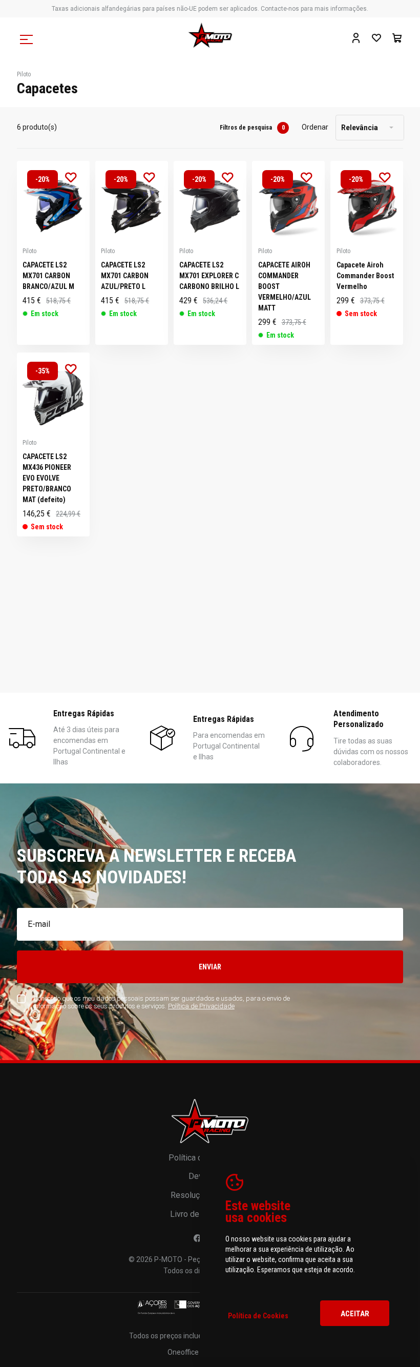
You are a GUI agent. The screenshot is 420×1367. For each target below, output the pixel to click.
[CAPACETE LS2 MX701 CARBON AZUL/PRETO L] (131, 253)
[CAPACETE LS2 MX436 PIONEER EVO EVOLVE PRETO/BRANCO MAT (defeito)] (53, 444)
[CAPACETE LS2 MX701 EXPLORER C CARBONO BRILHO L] (210, 253)
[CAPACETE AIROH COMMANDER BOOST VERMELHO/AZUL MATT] (288, 253)
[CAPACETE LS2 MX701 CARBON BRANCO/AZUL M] (53, 253)
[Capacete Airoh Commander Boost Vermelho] (366, 253)
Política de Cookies (258, 1316)
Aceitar (355, 1313)
